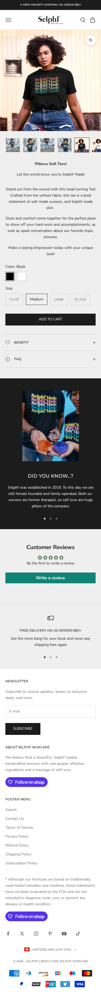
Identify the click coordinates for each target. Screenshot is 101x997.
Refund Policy (17, 845)
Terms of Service (19, 827)
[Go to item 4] (64, 145)
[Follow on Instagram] (36, 933)
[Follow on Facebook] (8, 933)
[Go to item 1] (12, 145)
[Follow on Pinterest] (50, 933)
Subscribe (23, 728)
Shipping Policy (18, 854)
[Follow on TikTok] (78, 933)
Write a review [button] (50, 578)
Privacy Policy (16, 836)
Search (11, 809)
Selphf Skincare (74, 961)
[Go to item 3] (47, 145)
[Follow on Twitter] (22, 933)
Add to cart (50, 319)
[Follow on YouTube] (64, 933)
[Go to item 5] (81, 145)
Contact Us (14, 818)
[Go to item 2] (30, 145)
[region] (50, 631)
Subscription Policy (21, 863)
